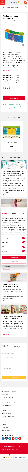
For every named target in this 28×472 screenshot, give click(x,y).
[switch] (24, 242)
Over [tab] (23, 213)
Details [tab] (14, 213)
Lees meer (6, 70)
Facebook (3, 438)
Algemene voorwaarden (8, 446)
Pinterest (20, 438)
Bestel (18, 151)
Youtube (13, 438)
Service (4, 411)
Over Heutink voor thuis (9, 392)
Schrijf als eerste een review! (9, 22)
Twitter (16, 438)
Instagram (6, 438)
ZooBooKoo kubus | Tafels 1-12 (12, 142)
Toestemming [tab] (5, 213)
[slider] (7, 350)
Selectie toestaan (14, 261)
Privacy (18, 446)
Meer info (6, 151)
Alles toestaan (14, 257)
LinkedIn (10, 438)
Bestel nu (13, 98)
